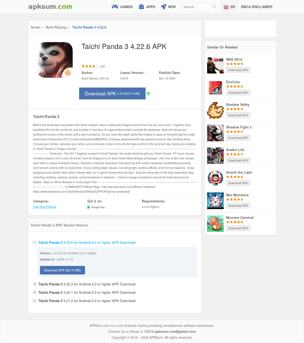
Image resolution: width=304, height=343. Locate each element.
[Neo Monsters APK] (215, 200)
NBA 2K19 (234, 59)
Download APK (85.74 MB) (62, 270)
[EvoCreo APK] (215, 87)
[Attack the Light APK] (215, 177)
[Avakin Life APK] (215, 155)
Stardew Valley (238, 104)
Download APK (112, 93)
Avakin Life (235, 149)
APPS (150, 6)
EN (232, 6)
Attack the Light (239, 172)
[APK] (50, 6)
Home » (37, 27)
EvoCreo (233, 81)
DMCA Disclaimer (256, 6)
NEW (172, 6)
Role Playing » (57, 27)
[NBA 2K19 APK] (215, 64)
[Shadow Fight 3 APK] (215, 132)
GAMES (126, 6)
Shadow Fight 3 (239, 127)
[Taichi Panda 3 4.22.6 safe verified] (148, 93)
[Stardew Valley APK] (215, 110)
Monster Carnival (240, 217)
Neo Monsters (237, 194)
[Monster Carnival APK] (215, 222)
